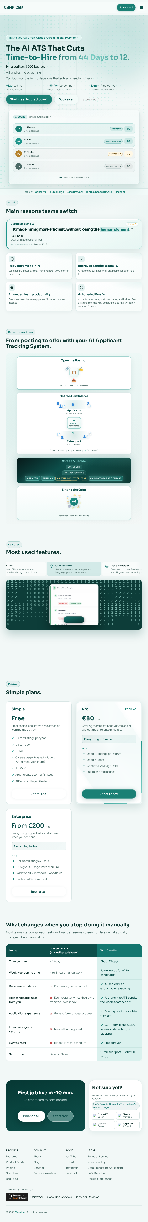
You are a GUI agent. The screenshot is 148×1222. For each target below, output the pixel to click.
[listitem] (103, 1116)
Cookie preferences (100, 1178)
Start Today (109, 794)
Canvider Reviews (36, 1197)
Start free (60, 1116)
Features (11, 1156)
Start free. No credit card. (29, 99)
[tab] (74, 569)
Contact (39, 1167)
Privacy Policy (97, 1162)
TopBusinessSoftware (99, 192)
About (37, 1156)
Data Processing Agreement (105, 1167)
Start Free (38, 794)
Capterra (40, 192)
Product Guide (15, 1162)
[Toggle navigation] (141, 7)
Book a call (66, 99)
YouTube (71, 1156)
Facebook (71, 1173)
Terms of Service (98, 1156)
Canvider (20, 1212)
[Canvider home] (13, 7)
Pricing (10, 1167)
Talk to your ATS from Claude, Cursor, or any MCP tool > (44, 37)
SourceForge (56, 192)
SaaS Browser (75, 192)
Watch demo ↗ (90, 99)
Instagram (72, 1167)
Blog (36, 1162)
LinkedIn (71, 1162)
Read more (74, 619)
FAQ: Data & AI (97, 1173)
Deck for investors (45, 1173)
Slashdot (120, 192)
